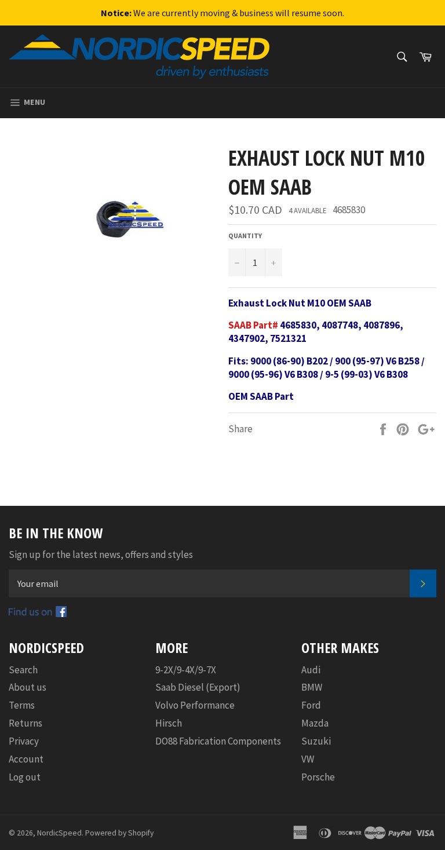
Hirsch (168, 723)
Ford (311, 705)
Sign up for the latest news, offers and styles (101, 554)
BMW (311, 687)
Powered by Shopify (119, 833)
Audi (310, 669)
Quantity (245, 235)
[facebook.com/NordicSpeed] (38, 613)
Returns (25, 723)
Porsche (318, 777)
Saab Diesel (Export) (197, 687)
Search (23, 669)
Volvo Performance (195, 705)
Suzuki (316, 741)
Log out (25, 777)
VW (307, 759)
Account (26, 759)
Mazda (315, 723)
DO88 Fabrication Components (218, 741)
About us (27, 687)
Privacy (24, 741)
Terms (22, 705)
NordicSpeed (59, 833)
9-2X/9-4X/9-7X (185, 669)
